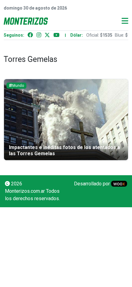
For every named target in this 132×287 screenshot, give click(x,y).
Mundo (18, 85)
